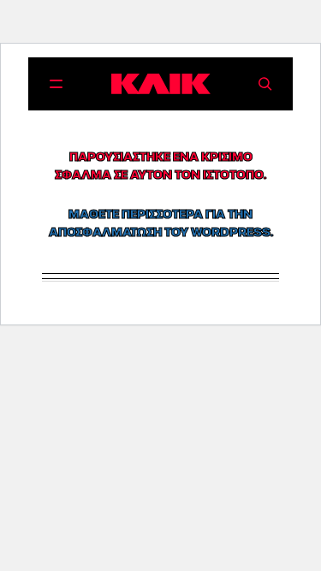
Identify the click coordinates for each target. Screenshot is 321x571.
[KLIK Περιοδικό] (161, 83)
